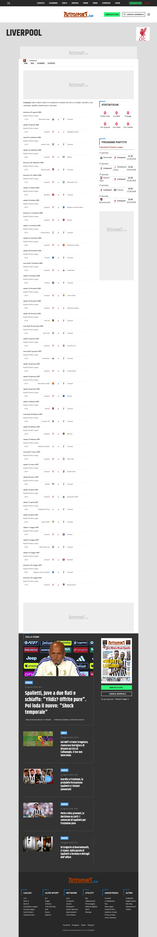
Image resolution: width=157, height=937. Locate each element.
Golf (46, 909)
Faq (106, 904)
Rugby (47, 901)
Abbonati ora (116, 687)
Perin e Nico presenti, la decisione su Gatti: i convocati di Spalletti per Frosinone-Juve (73, 818)
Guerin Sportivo (72, 909)
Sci (46, 898)
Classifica (40, 3)
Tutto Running (50, 907)
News (26, 63)
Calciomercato (28, 915)
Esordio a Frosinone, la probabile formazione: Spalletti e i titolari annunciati (72, 784)
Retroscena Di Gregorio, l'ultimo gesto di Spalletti (69, 720)
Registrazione (131, 901)
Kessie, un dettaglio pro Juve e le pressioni (38, 720)
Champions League (30, 907)
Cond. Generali (110, 918)
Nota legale (109, 907)
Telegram (90, 925)
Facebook (66, 925)
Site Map (129, 904)
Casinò (117, 3)
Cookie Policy (110, 909)
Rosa (32, 63)
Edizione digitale (91, 907)
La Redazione (110, 901)
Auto (68, 898)
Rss (86, 898)
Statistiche (51, 63)
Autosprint (70, 901)
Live (148, 3)
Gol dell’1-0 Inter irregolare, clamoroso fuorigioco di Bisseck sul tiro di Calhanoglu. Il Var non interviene (74, 749)
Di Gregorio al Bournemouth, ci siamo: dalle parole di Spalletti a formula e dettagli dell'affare (75, 852)
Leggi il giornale (135, 14)
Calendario (53, 3)
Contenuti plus (135, 3)
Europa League (29, 909)
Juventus (75, 3)
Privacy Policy (110, 915)
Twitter (83, 925)
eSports (48, 915)
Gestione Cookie (111, 912)
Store (87, 909)
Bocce (47, 912)
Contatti (108, 898)
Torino (85, 3)
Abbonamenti (90, 901)
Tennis (95, 3)
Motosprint (70, 907)
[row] (116, 158)
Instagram (75, 925)
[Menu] (8, 3)
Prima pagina (90, 904)
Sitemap (88, 912)
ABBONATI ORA (112, 14)
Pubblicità (129, 898)
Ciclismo (48, 904)
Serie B (26, 904)
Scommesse (106, 3)
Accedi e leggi (121, 699)
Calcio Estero (28, 912)
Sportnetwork (71, 912)
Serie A (64, 3)
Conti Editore (71, 915)
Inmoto (68, 904)
